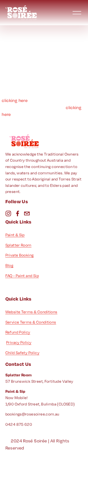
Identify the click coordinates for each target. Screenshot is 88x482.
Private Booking (19, 255)
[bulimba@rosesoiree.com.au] (27, 213)
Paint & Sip (15, 234)
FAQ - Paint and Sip (22, 275)
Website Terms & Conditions (31, 311)
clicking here (15, 100)
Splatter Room (18, 245)
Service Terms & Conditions (30, 322)
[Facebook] (18, 213)
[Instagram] (8, 213)
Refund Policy (17, 332)
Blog (9, 265)
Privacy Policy (18, 342)
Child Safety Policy (22, 352)
